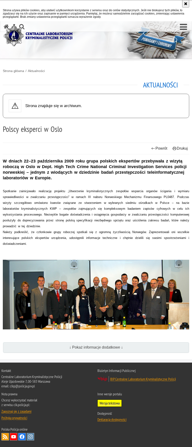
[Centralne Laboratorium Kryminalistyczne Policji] (39, 36)
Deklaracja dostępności (111, 419)
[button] (183, 27)
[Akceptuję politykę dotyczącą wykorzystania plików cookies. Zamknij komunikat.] (185, 3)
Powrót (161, 148)
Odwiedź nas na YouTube (13, 436)
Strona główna (13, 71)
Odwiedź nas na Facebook (22, 436)
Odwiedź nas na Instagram (30, 436)
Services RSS (5, 436)
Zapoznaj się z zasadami (16, 411)
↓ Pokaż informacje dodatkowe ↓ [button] (96, 347)
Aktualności (36, 71)
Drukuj (182, 148)
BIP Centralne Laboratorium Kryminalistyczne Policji (143, 379)
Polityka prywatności (14, 417)
